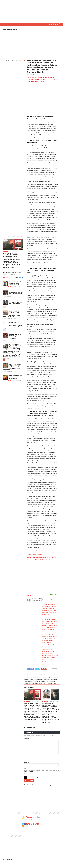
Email (44, 756)
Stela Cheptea (46, 662)
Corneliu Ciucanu (52, 614)
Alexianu (54, 602)
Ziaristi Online (10, 29)
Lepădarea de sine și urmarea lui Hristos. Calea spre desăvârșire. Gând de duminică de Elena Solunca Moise (13, 325)
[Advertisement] (31, 10)
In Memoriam (50, 636)
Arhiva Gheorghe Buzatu (48, 604)
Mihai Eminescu (52, 644)
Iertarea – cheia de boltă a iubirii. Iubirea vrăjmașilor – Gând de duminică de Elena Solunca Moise (15, 303)
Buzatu (50, 606)
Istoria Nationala (50, 638)
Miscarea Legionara (47, 647)
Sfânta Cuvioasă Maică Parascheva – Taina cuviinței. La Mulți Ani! (14, 283)
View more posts (37, 600)
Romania (48, 657)
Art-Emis (32, 551)
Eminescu (52, 627)
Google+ (45, 668)
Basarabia (45, 606)
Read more (5, 277)
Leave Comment (40, 727)
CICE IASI (44, 614)
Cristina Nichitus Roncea (36, 554)
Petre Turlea (51, 651)
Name (26, 756)
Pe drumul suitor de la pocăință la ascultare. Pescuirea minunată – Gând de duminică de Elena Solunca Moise (11, 313)
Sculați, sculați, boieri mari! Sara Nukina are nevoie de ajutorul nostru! (15, 377)
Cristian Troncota (47, 619)
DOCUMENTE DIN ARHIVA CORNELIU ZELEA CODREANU (49, 625)
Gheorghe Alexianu (51, 632)
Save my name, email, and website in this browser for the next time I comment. (42, 771)
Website (26, 762)
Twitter (38, 668)
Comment (27, 738)
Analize (27, 701)
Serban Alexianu (50, 659)
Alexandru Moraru (47, 602)
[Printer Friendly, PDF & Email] (53, 594)
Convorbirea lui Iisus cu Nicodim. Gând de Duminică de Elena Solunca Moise (14, 336)
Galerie (45, 701)
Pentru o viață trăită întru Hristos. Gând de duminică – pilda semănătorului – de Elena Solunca (15, 293)
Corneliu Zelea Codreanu (48, 617)
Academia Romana (50, 599)
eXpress (40, 598)
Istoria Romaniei (46, 640)
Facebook (31, 668)
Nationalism (45, 649)
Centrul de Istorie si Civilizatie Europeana (49, 608)
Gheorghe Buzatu (46, 634)
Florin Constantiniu (47, 629)
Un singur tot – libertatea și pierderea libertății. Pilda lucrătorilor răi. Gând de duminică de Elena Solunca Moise (12, 366)
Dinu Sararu (54, 621)
